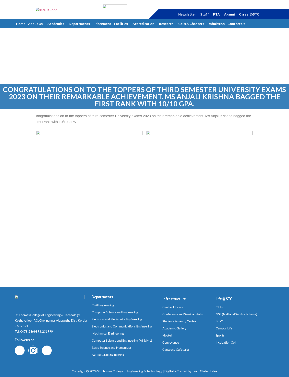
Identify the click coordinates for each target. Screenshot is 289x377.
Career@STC (249, 14)
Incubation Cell (226, 342)
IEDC (219, 321)
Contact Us (236, 24)
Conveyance (170, 342)
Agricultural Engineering (108, 354)
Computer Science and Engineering (115, 312)
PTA (216, 14)
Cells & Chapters (191, 24)
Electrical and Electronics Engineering (117, 319)
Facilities (121, 24)
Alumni (229, 14)
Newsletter (187, 14)
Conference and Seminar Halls (182, 314)
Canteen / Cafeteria (175, 349)
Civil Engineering (103, 305)
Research (166, 24)
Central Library (172, 307)
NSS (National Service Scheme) (236, 314)
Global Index (208, 371)
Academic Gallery (174, 328)
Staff (204, 14)
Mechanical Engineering (108, 333)
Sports (220, 335)
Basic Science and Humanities (112, 347)
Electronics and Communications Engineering (122, 326)
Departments (79, 24)
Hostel (167, 335)
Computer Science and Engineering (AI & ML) (122, 340)
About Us (35, 24)
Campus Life (224, 328)
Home (20, 24)
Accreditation (143, 24)
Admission (217, 24)
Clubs (220, 307)
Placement (103, 24)
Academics (55, 24)
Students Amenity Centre (179, 321)
